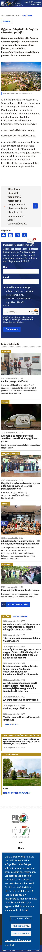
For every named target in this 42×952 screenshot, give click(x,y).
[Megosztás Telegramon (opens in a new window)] (17, 235)
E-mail (6, 277)
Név (5, 267)
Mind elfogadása (21, 933)
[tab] (6, 616)
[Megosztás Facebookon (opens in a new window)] (10, 235)
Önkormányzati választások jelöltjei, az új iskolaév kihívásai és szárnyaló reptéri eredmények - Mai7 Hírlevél (21, 741)
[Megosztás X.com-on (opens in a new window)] (24, 235)
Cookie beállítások (21, 918)
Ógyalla (6, 21)
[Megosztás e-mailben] (3, 235)
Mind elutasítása (21, 926)
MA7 (21, 842)
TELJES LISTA (10, 724)
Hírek (21, 848)
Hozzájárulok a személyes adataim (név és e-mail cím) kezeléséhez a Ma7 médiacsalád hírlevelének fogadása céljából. (19, 295)
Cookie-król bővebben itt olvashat (18, 942)
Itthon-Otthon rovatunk (15, 793)
